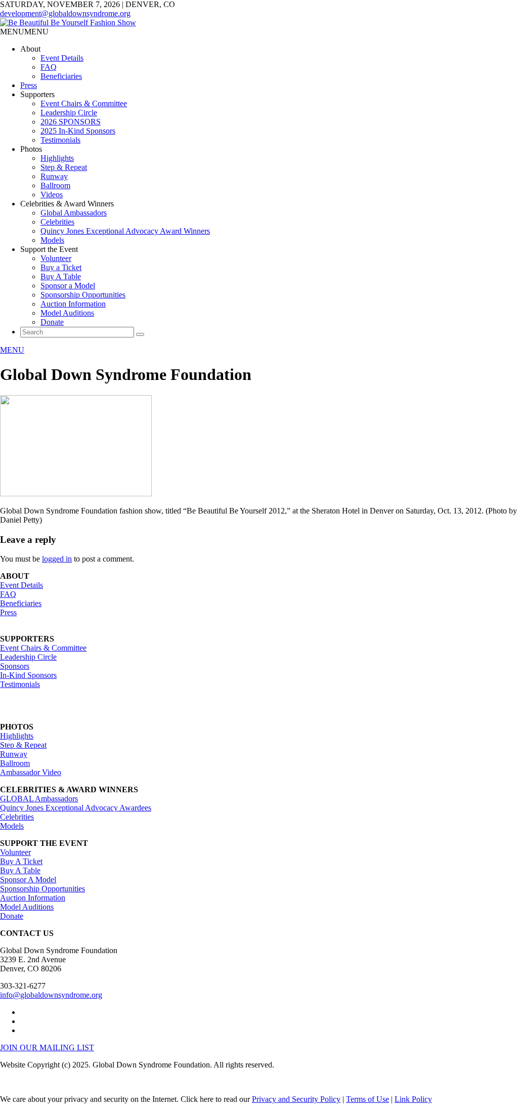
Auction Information (73, 304)
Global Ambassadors (73, 212)
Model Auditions (67, 313)
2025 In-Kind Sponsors (77, 130)
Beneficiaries (61, 76)
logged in (57, 558)
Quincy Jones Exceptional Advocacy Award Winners (125, 231)
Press (28, 85)
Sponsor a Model (67, 285)
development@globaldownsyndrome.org (65, 13)
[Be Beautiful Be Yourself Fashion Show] (68, 22)
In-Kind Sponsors (28, 675)
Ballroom (55, 185)
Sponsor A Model (28, 879)
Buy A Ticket (21, 861)
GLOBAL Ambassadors (39, 798)
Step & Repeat (63, 167)
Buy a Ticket (60, 267)
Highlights (57, 158)
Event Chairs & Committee (83, 103)
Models (52, 240)
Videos (51, 194)
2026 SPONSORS (70, 121)
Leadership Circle (68, 112)
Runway (54, 176)
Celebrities (57, 222)
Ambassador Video (30, 772)
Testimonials (60, 140)
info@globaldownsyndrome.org (51, 995)
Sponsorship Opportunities (82, 294)
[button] (24, 31)
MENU (12, 350)
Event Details (61, 58)
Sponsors (14, 666)
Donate (52, 322)
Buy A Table (60, 276)
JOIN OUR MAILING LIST (47, 1047)
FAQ (48, 67)
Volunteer (55, 258)
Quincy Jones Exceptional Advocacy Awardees (75, 807)
